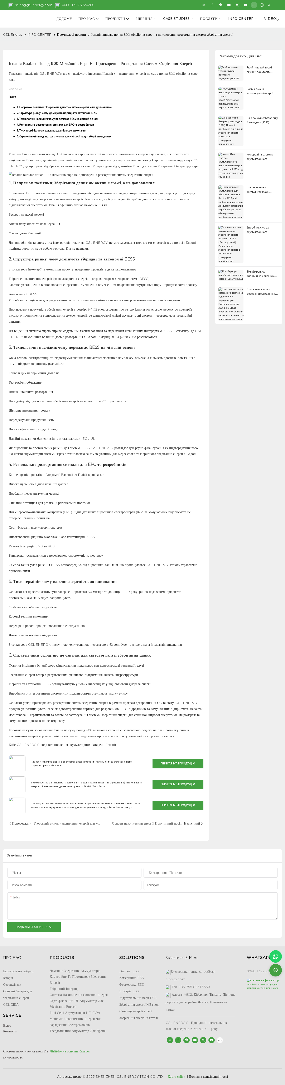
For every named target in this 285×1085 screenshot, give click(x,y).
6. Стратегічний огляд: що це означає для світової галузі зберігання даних (64, 136)
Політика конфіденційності (208, 1077)
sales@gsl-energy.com (33, 5)
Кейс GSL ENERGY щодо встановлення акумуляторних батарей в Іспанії (62, 745)
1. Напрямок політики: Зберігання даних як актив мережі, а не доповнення (64, 107)
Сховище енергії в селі (135, 1011)
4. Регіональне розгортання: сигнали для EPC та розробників (55, 124)
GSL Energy (12, 35)
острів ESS (130, 991)
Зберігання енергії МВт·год (139, 1005)
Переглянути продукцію (178, 763)
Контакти (10, 1031)
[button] (278, 19)
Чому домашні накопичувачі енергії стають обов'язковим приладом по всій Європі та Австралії (263, 92)
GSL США (11, 1005)
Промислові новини (71, 35)
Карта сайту (176, 1077)
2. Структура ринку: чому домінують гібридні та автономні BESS (57, 113)
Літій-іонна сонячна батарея (70, 1051)
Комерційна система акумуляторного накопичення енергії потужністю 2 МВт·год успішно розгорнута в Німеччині (260, 157)
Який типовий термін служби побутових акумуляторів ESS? (260, 70)
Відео (7, 1025)
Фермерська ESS (131, 984)
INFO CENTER (40, 35)
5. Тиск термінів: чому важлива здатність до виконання (51, 130)
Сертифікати (12, 984)
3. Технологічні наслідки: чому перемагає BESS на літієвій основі (57, 119)
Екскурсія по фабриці (18, 971)
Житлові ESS (129, 971)
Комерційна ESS (131, 978)
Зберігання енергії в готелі (138, 1018)
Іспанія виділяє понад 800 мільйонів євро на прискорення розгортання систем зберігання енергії (161, 35)
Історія (8, 978)
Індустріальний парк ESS (137, 998)
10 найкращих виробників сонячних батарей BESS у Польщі (261, 274)
